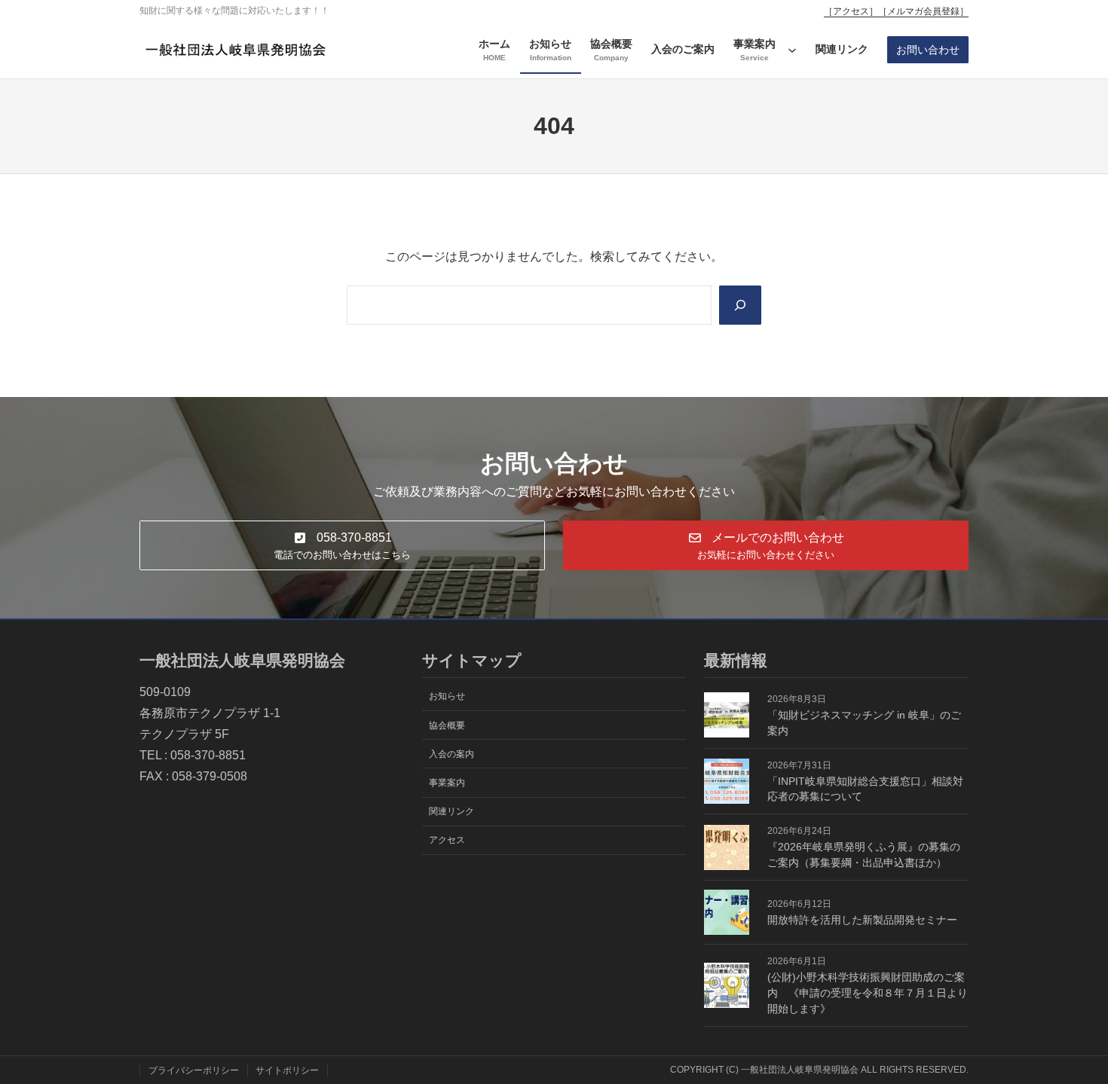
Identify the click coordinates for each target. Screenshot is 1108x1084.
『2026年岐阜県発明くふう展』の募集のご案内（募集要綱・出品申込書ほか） (863, 855)
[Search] (740, 305)
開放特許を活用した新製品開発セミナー (862, 920)
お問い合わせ (928, 50)
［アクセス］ (851, 11)
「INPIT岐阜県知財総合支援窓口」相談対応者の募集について (865, 789)
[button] (342, 545)
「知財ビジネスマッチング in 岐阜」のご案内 (864, 723)
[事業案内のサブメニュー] (792, 49)
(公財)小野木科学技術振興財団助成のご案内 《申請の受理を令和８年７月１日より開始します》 (867, 993)
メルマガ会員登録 (923, 11)
